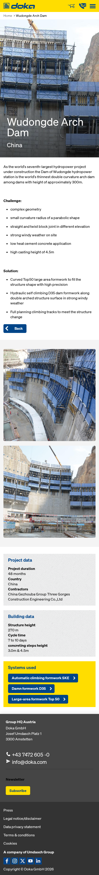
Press (8, 810)
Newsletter (15, 779)
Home (7, 15)
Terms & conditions (19, 834)
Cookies (10, 843)
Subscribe (17, 790)
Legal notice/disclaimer (22, 818)
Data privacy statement (22, 826)
